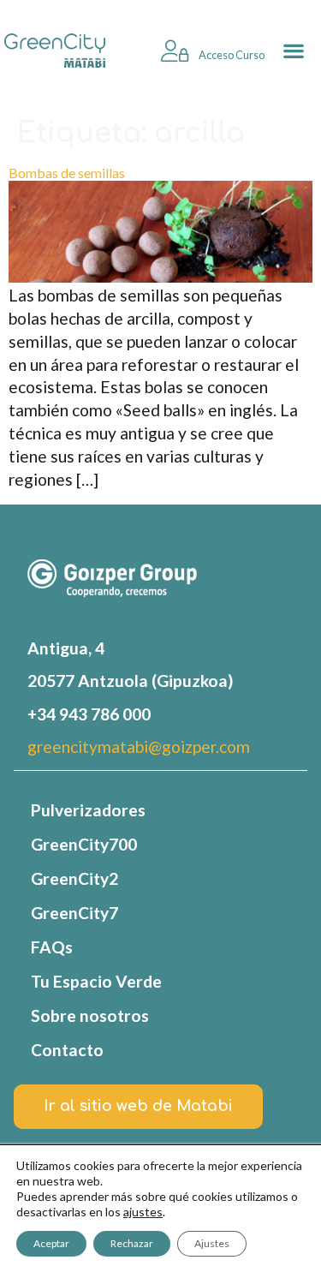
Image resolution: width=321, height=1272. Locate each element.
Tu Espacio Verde (96, 981)
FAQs (52, 947)
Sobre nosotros (90, 1015)
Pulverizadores (88, 810)
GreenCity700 (84, 844)
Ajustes (211, 1243)
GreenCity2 (74, 878)
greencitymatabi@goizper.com (138, 746)
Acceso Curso (231, 55)
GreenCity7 (74, 913)
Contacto (67, 1050)
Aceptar (51, 1243)
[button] (294, 51)
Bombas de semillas (67, 172)
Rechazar (131, 1243)
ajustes (143, 1211)
